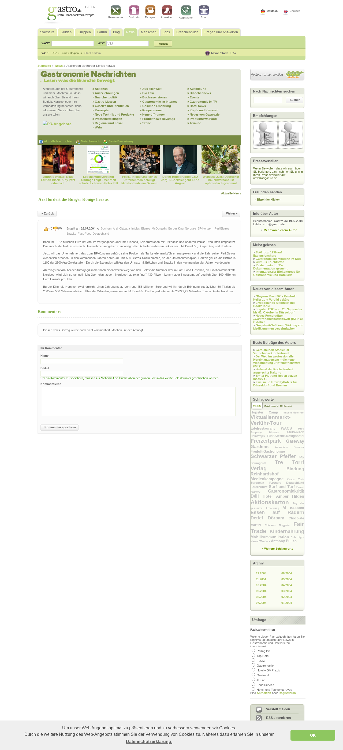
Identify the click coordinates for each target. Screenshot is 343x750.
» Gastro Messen (104, 101)
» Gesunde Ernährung (155, 106)
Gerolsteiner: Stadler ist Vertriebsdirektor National (271, 351)
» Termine (194, 123)
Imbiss (135, 228)
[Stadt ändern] (93, 52)
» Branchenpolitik (104, 97)
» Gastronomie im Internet (158, 101)
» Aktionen (100, 88)
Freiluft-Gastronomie (268, 451)
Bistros (145, 228)
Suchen (295, 99)
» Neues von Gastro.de (203, 114)
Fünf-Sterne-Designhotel (285, 436)
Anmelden (167, 17)
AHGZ (260, 680)
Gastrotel (263, 675)
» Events (193, 97)
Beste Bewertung (121, 141)
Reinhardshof (264, 474)
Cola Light (297, 537)
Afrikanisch (295, 432)
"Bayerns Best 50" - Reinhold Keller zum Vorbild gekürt (275, 298)
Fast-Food (84, 233)
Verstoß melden (278, 709)
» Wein (97, 127)
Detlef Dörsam (270, 517)
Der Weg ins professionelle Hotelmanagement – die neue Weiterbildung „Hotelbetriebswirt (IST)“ (276, 361)
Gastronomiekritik (286, 491)
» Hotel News (196, 106)
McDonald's (159, 228)
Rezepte (150, 17)
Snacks (71, 233)
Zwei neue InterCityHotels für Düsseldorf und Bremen (275, 383)
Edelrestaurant (266, 428)
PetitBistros (222, 228)
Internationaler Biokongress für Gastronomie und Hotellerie (276, 273)
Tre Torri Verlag (277, 465)
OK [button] (313, 735)
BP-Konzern (205, 228)
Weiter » (231, 213)
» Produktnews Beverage (157, 118)
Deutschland (101, 233)
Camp (276, 412)
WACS (289, 428)
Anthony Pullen (284, 541)
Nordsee (190, 228)
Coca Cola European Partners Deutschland (277, 481)
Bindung (295, 469)
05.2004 (286, 579)
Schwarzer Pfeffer (275, 456)
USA (233, 53)
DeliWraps (259, 436)
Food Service (265, 684)
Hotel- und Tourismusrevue (274, 689)
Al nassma (293, 507)
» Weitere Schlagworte (277, 548)
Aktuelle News (231, 193)
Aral (115, 228)
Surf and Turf (282, 486)
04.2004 (286, 585)
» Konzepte (100, 110)
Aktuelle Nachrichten (59, 141)
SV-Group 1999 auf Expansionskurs (267, 254)
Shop (204, 17)
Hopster (260, 412)
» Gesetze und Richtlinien (110, 106)
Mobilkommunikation (271, 537)
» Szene (145, 123)
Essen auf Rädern (277, 512)
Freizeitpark (268, 441)
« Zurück (48, 213)
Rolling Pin (263, 651)
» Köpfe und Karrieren (202, 110)
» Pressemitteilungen (107, 118)
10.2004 (261, 585)
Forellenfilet (260, 487)
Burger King (176, 228)
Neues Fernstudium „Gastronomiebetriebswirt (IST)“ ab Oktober (278, 319)
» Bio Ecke (147, 93)
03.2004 (286, 591)
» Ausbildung (196, 88)
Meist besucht (91, 141)
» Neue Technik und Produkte (113, 114)
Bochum (106, 228)
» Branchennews (199, 93)
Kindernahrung (287, 531)
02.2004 (286, 596)
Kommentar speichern (60, 427)
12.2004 (261, 573)
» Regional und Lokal (107, 123)
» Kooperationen (151, 110)
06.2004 (286, 573)
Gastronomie (265, 665)
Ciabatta (124, 228)
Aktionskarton (272, 502)
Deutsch (272, 10)
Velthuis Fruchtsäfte (270, 262)
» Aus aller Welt (151, 88)
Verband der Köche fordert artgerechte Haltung (273, 371)
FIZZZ (261, 660)
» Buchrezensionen (153, 97)
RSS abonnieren (278, 718)
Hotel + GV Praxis (268, 670)
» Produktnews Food (202, 118)
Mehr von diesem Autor (280, 230)
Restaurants (115, 17)
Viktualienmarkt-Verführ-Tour (270, 420)
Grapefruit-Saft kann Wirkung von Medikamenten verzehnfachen (278, 327)
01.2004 (286, 602)
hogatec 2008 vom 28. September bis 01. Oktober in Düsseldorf (277, 311)
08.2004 (261, 596)
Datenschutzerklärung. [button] (149, 741)
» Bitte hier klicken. (268, 199)
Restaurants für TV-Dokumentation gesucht (270, 267)
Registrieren (186, 17)
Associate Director (289, 447)
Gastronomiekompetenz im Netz (278, 258)
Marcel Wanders (261, 541)
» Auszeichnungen (105, 93)
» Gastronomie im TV (202, 101)
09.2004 (261, 591)
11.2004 (261, 579)
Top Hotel (263, 655)
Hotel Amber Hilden (283, 496)
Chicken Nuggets (279, 525)
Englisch (295, 10)
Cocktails (134, 17)
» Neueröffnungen (153, 114)
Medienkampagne (269, 478)
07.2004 (261, 602)
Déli (257, 496)
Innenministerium (293, 412)
